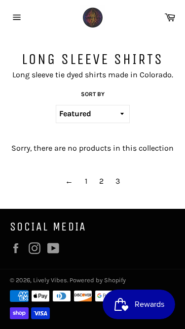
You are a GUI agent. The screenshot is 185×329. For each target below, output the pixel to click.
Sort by (93, 94)
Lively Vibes (50, 280)
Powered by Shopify (98, 280)
